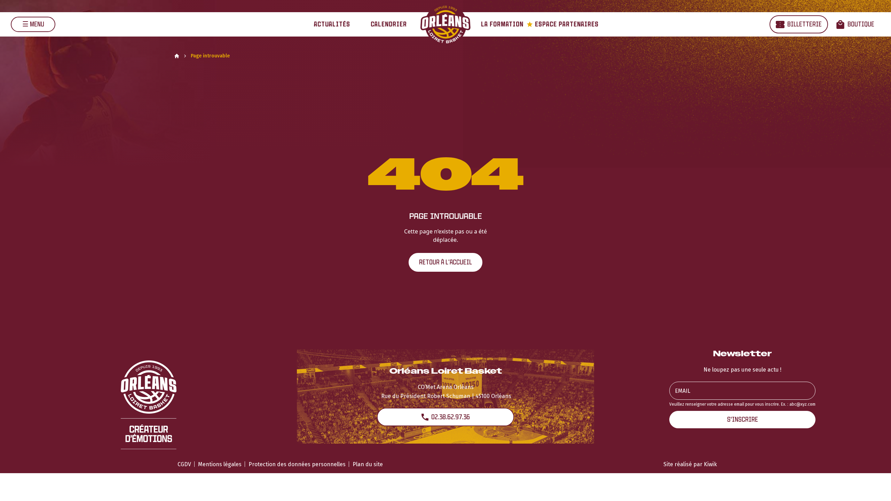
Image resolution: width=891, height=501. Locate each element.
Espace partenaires (562, 24)
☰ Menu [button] (33, 24)
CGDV (184, 464)
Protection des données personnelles (297, 464)
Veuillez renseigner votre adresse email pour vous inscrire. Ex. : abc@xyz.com (742, 404)
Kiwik (710, 464)
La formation (502, 24)
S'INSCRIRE (742, 419)
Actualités (332, 24)
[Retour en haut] (875, 486)
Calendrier (389, 24)
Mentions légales (220, 464)
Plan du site (368, 464)
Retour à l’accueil (445, 262)
